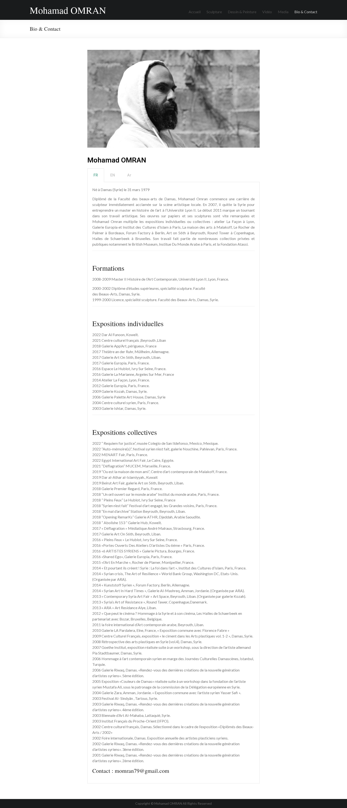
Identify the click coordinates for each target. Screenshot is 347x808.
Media (283, 11)
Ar (129, 175)
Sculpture (214, 11)
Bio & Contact (305, 11)
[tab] (95, 175)
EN (112, 175)
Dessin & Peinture (242, 11)
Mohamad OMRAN (68, 10)
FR (95, 175)
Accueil (195, 11)
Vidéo (267, 11)
